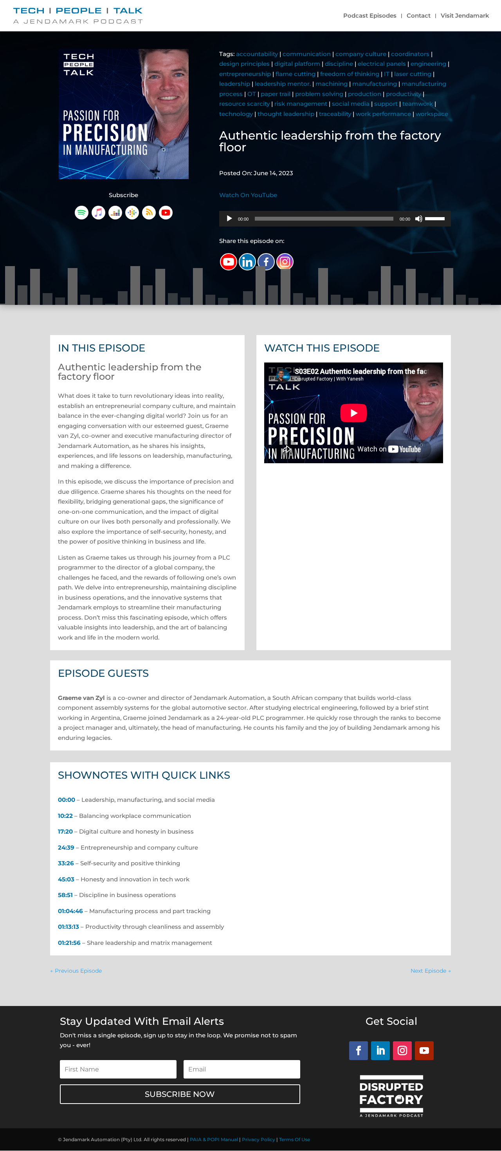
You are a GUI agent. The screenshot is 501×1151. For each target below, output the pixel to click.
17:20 (65, 831)
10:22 (65, 815)
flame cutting (295, 74)
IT (386, 74)
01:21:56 (69, 942)
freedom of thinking (349, 74)
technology (236, 114)
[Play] (229, 219)
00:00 (66, 799)
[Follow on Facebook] (358, 1050)
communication (307, 54)
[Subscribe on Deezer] (115, 217)
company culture (360, 54)
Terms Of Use (294, 1139)
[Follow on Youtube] (424, 1050)
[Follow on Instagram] (402, 1050)
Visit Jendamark (465, 16)
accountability (257, 54)
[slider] (436, 218)
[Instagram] (285, 261)
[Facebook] (266, 261)
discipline (339, 63)
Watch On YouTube (248, 195)
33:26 (66, 863)
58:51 (65, 895)
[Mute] (419, 219)
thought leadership (286, 114)
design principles (244, 63)
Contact (419, 16)
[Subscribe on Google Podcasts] (132, 217)
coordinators (410, 54)
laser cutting (412, 74)
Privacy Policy (258, 1139)
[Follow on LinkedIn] (380, 1050)
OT (251, 94)
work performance (383, 114)
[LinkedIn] (247, 261)
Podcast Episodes (369, 16)
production (364, 94)
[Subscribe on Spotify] (81, 217)
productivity (403, 94)
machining (331, 83)
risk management (300, 103)
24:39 (66, 847)
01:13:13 (68, 926)
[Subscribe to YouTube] (166, 217)
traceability (335, 114)
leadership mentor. (283, 83)
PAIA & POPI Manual (214, 1139)
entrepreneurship (245, 74)
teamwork (417, 103)
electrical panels (382, 63)
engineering (428, 63)
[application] (335, 219)
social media (350, 103)
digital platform (297, 63)
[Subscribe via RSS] (149, 217)
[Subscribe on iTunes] (98, 217)
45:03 (66, 879)
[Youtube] (228, 261)
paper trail (275, 94)
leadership (234, 83)
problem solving (319, 94)
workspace (432, 114)
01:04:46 (70, 911)
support (386, 103)
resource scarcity (244, 103)
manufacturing (374, 83)
